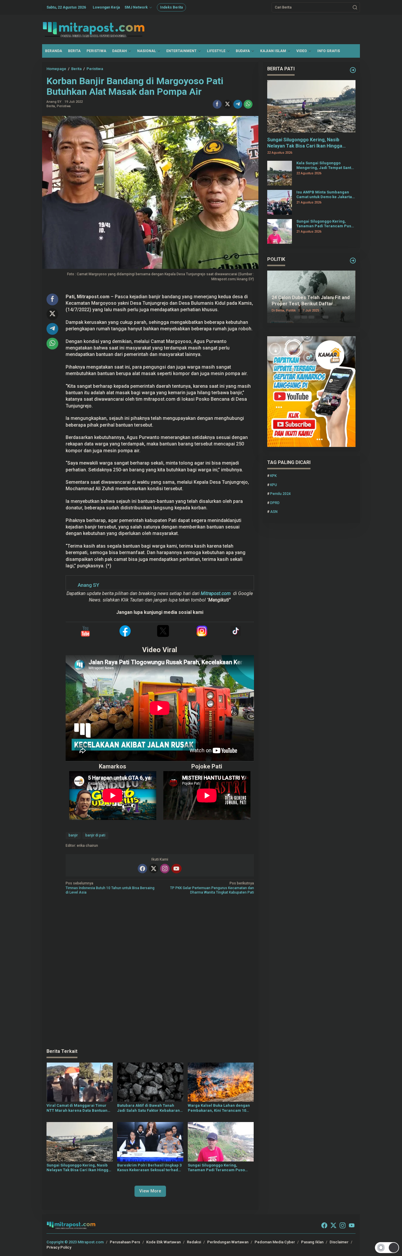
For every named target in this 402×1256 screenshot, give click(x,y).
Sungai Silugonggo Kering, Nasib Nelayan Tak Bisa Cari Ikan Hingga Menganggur (78, 1168)
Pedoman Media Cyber (275, 1242)
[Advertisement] (150, 972)
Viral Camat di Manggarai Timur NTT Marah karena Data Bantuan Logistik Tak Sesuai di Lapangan (76, 1108)
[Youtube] (176, 868)
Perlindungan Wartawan (227, 1242)
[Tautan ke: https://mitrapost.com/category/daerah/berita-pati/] (352, 70)
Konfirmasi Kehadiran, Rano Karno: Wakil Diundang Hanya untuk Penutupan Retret (310, 301)
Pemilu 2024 (280, 494)
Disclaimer (339, 1242)
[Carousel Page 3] (311, 317)
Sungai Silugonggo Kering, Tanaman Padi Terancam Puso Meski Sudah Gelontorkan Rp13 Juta (216, 1168)
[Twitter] (153, 868)
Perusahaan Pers (125, 1242)
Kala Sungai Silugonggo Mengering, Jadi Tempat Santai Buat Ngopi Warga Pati (325, 165)
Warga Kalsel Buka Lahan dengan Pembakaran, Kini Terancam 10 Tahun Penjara (219, 1108)
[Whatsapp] (248, 104)
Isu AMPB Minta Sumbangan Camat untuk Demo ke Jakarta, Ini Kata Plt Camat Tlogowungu (324, 194)
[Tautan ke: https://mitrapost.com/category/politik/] (352, 260)
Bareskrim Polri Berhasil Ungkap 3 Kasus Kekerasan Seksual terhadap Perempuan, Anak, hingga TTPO (150, 1168)
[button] (355, 7)
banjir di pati (95, 835)
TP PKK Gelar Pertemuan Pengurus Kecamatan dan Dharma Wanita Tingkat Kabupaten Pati (212, 887)
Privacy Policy (58, 1247)
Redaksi (194, 1242)
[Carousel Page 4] (318, 317)
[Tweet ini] (227, 104)
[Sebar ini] (217, 104)
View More (150, 1191)
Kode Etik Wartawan (163, 1242)
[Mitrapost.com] (93, 29)
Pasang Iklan (312, 1242)
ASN (274, 512)
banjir (73, 835)
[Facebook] (142, 868)
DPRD (275, 503)
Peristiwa (64, 106)
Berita (50, 106)
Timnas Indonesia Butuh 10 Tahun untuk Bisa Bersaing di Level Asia (110, 887)
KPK (273, 476)
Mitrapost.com (216, 593)
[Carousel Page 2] (304, 317)
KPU (273, 485)
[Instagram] (165, 868)
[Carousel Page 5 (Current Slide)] (325, 317)
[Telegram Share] (237, 104)
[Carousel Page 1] (297, 317)
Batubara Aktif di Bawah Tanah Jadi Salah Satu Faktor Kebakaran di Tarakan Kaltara (148, 1108)
